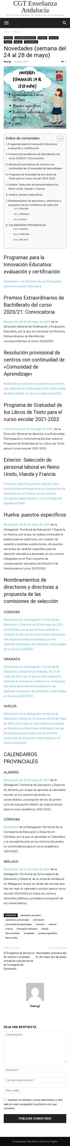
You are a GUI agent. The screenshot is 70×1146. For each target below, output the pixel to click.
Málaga (18, 41)
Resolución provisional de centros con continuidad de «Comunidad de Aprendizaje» (35, 166)
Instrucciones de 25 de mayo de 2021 (28, 429)
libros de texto (12, 933)
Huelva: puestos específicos (26, 194)
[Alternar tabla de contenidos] (58, 139)
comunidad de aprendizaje (18, 924)
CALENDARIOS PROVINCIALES (27, 225)
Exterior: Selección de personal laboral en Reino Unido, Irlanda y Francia (33, 186)
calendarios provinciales (17, 919)
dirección (40, 924)
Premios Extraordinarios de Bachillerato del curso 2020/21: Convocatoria (34, 156)
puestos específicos (47, 933)
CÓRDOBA (23, 208)
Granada (53, 37)
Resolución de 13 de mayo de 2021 (27, 869)
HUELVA (23, 219)
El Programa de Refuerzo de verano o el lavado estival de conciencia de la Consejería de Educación (19, 960)
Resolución (11, 827)
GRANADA (24, 214)
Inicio (6, 31)
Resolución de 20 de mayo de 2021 (27, 321)
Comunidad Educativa (25, 37)
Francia (9, 928)
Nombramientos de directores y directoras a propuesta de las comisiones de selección (34, 202)
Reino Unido (11, 937)
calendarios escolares (30, 915)
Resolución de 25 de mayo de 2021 (27, 524)
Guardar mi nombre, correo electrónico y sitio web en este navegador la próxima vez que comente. (33, 1104)
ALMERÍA (23, 229)
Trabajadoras (31, 41)
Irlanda (44, 928)
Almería (17, 31)
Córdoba (42, 37)
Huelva (8, 41)
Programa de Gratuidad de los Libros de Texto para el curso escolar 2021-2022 (32, 176)
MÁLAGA (23, 239)
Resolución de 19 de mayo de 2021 (26, 780)
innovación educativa (27, 928)
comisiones (38, 919)
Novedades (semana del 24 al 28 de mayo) (35, 52)
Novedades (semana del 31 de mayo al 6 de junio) (51, 955)
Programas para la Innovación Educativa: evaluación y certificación (32, 146)
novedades (29, 933)
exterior (53, 924)
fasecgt (7, 61)
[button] (6, 23)
